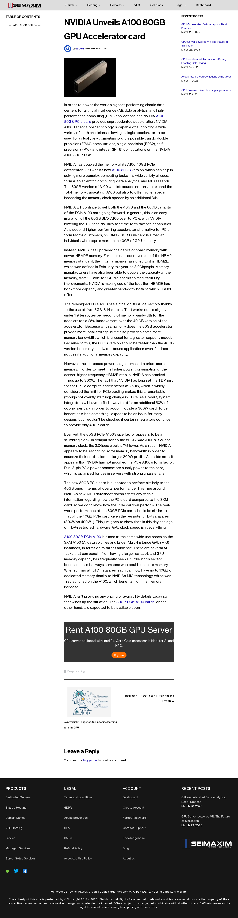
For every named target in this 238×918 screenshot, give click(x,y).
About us (129, 858)
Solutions (156, 5)
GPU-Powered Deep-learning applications (206, 90)
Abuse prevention (76, 817)
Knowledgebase (134, 838)
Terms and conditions (78, 797)
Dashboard (203, 5)
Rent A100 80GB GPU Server (24, 25)
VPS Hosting (14, 828)
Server (70, 5)
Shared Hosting (16, 807)
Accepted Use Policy (78, 858)
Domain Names (15, 817)
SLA (67, 828)
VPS (137, 5)
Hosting (92, 5)
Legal (179, 5)
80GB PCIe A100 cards (135, 602)
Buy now (119, 655)
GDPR (68, 807)
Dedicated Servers (18, 797)
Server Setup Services (21, 858)
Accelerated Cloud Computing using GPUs (206, 77)
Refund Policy (73, 848)
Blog (126, 848)
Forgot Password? (135, 817)
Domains (116, 5)
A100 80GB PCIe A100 (82, 537)
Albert (80, 48)
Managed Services (18, 848)
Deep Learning (76, 671)
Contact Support (134, 828)
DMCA (68, 838)
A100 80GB (121, 170)
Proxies (10, 838)
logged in (90, 760)
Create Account (133, 807)
